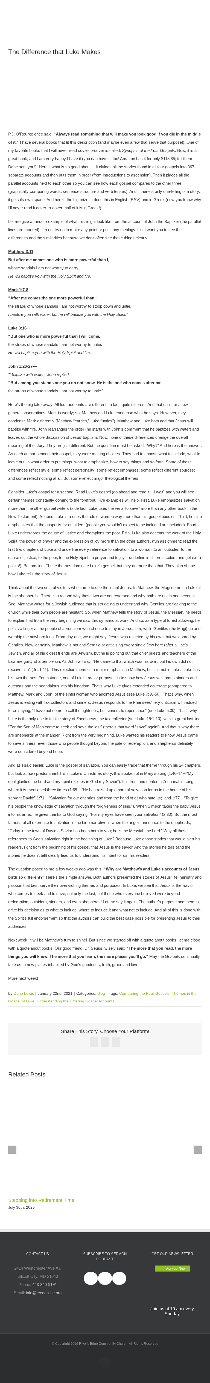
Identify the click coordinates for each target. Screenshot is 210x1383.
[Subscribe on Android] (105, 1278)
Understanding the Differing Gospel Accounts (75, 1001)
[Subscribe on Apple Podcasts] (91, 1278)
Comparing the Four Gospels (144, 993)
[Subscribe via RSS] (119, 1278)
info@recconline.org (44, 1292)
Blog (101, 993)
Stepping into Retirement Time (41, 1200)
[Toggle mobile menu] (199, 8)
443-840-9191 (44, 1284)
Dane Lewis (24, 993)
